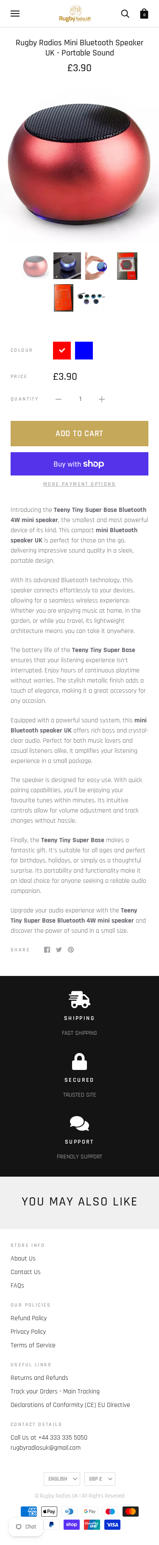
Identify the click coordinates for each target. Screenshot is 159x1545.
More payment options (79, 484)
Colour (22, 350)
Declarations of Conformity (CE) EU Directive (70, 1405)
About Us (23, 1258)
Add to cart (79, 433)
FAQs (17, 1285)
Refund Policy (29, 1318)
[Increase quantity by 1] (101, 399)
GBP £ (95, 1479)
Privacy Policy (28, 1331)
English (57, 1479)
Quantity (25, 399)
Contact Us (26, 1272)
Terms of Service (33, 1345)
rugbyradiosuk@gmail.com (46, 1447)
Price (19, 376)
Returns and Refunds (39, 1378)
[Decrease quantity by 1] (58, 399)
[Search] (125, 13)
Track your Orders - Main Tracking (55, 1391)
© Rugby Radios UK (56, 1495)
